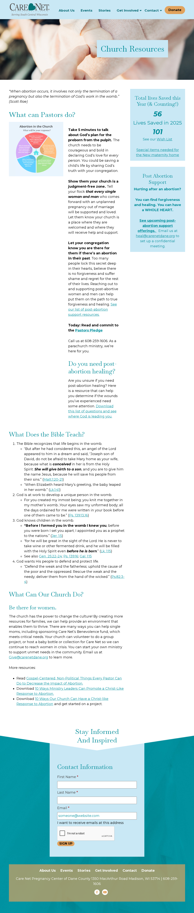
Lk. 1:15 (106, 551)
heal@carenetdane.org (155, 236)
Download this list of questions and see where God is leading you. (92, 411)
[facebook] (97, 892)
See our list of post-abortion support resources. (92, 309)
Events (86, 10)
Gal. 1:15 (86, 556)
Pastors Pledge (89, 330)
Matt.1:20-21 (53, 479)
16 (86, 515)
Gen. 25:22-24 (50, 556)
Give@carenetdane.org (28, 657)
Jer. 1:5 (57, 536)
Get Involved (127, 10)
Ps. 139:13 (76, 515)
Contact (152, 10)
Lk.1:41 (54, 490)
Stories (105, 10)
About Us (67, 10)
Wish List (164, 139)
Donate (174, 10)
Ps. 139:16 (70, 556)
